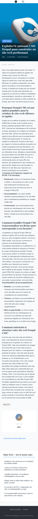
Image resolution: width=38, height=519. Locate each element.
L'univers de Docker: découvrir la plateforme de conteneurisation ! (15, 469)
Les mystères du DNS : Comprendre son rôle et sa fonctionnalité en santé (18, 488)
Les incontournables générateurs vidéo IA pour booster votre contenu (18, 494)
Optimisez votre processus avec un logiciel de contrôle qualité (18, 462)
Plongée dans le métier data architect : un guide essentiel (18, 482)
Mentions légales (15, 509)
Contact (25, 509)
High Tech (7, 41)
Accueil (4, 64)
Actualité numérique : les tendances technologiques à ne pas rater (16, 475)
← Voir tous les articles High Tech (14, 438)
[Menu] (23, 1)
